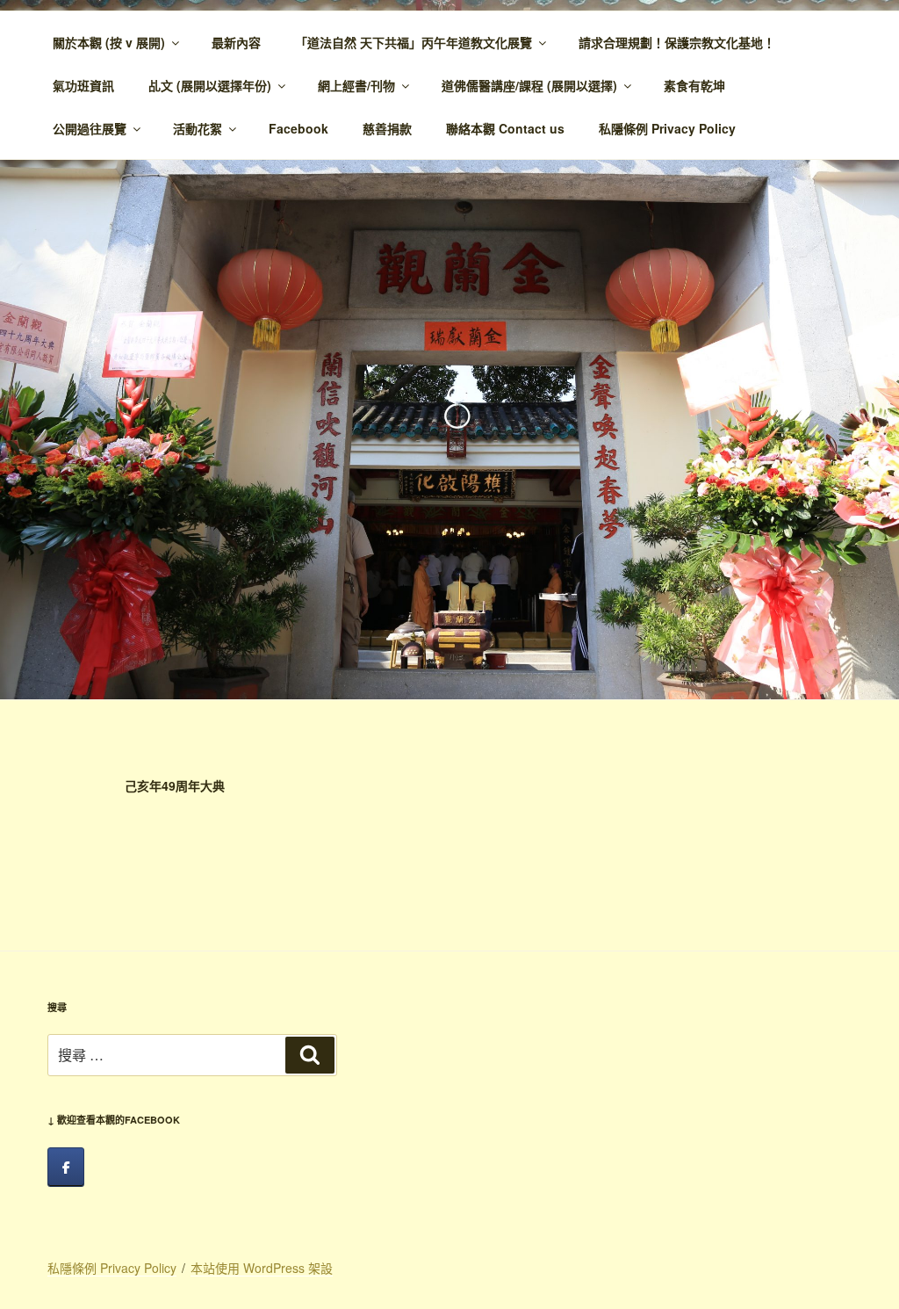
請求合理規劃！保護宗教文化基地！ (677, 42)
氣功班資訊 (83, 85)
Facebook (298, 128)
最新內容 (236, 42)
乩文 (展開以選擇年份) (209, 85)
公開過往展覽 (89, 128)
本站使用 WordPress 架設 (262, 1267)
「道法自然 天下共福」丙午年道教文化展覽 (413, 42)
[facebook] (65, 1167)
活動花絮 (197, 128)
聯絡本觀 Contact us (505, 128)
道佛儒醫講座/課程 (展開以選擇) (529, 85)
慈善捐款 (387, 128)
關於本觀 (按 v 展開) (109, 42)
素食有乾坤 (694, 85)
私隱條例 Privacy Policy (667, 128)
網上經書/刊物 (356, 85)
